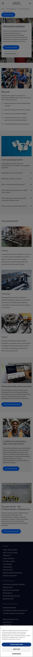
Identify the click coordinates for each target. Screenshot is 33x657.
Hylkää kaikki (16, 649)
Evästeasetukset (16, 654)
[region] (16, 641)
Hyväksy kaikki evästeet (16, 644)
